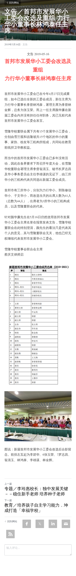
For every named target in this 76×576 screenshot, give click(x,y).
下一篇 (8, 500)
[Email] (66, 524)
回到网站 (14, 3)
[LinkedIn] (53, 524)
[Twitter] (40, 524)
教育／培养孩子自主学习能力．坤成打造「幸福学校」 (36, 507)
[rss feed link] (10, 534)
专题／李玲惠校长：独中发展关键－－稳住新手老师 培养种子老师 (36, 491)
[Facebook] (26, 524)
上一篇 (8, 483)
